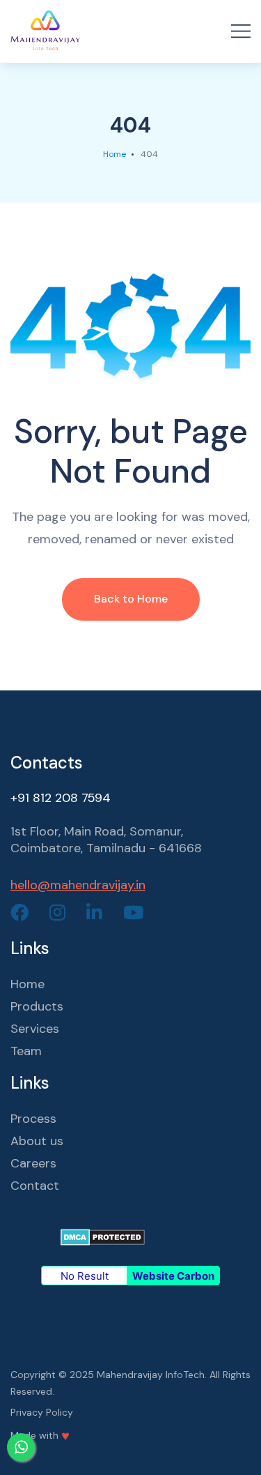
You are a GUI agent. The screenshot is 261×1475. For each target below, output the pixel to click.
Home (114, 154)
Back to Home (131, 598)
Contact (34, 1185)
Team (26, 1051)
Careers (33, 1163)
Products (36, 1006)
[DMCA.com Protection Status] (103, 1235)
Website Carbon (173, 1276)
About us (36, 1141)
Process (33, 1118)
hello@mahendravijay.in (77, 885)
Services (34, 1028)
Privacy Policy (41, 1412)
